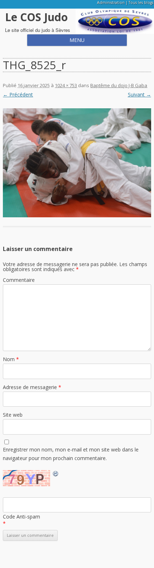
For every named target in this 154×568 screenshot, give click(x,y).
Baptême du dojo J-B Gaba (118, 85)
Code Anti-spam (21, 516)
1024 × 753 (66, 85)
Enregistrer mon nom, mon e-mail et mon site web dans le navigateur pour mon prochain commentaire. (71, 453)
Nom (11, 359)
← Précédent (18, 94)
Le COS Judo (36, 17)
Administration (111, 2)
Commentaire (19, 279)
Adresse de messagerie (32, 387)
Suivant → (139, 94)
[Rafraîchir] (56, 474)
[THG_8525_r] (77, 162)
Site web (13, 414)
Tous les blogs (141, 2)
